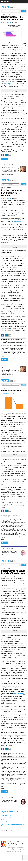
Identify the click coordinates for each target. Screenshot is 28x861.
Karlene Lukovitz (6, 22)
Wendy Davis (5, 576)
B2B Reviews (17, 221)
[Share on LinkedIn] (6, 155)
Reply (2, 356)
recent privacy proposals (18, 660)
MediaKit (17, 841)
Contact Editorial (10, 843)
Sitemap (22, 843)
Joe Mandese (5, 393)
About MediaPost (10, 841)
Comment (4, 159)
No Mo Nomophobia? (6, 815)
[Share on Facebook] (2, 155)
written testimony (18, 693)
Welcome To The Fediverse (8, 822)
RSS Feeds (17, 843)
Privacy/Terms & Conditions (13, 845)
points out (8, 83)
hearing (4, 727)
